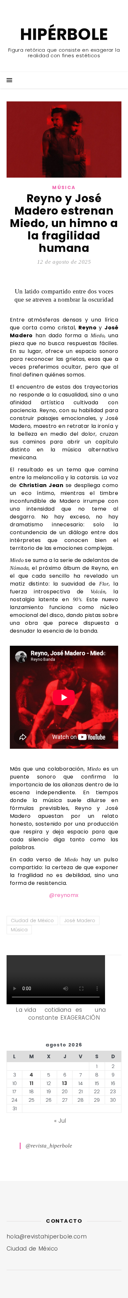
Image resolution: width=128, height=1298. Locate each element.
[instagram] (67, 6)
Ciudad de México (32, 920)
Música (63, 187)
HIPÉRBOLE (64, 34)
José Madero (79, 920)
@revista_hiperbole (49, 1146)
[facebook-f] (47, 6)
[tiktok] (77, 6)
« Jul (60, 1121)
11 (31, 1083)
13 (64, 1083)
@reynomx (63, 895)
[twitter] (57, 6)
